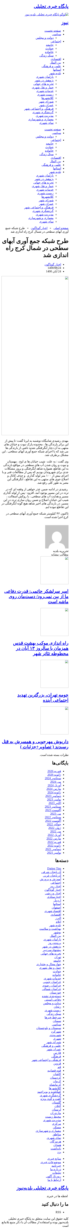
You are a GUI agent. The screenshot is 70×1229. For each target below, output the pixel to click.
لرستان (56, 1109)
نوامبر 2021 (54, 852)
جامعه (50, 44)
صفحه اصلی (61, 228)
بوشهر (57, 932)
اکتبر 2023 (55, 803)
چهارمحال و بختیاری (48, 964)
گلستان (56, 1102)
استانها (57, 69)
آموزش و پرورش (50, 879)
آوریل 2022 (54, 834)
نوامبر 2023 (54, 799)
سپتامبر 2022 (53, 817)
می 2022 (55, 831)
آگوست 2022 (53, 820)
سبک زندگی (46, 55)
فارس (57, 1052)
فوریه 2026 (54, 771)
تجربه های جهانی (43, 83)
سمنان (57, 1020)
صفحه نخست (52, 30)
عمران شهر (46, 105)
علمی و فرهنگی (51, 66)
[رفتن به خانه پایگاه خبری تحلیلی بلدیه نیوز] (47, 14)
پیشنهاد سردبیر (52, 950)
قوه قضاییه (54, 1070)
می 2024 (55, 781)
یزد (59, 1152)
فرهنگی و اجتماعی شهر (39, 108)
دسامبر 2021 (53, 849)
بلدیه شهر (55, 73)
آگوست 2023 (53, 810)
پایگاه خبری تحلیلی (51, 6)
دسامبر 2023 (53, 796)
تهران (57, 957)
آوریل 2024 (54, 785)
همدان (57, 1145)
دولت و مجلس (45, 37)
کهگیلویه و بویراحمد (49, 1091)
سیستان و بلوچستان (48, 1028)
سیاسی (56, 34)
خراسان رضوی (51, 985)
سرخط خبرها (53, 1017)
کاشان (57, 1074)
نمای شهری (46, 122)
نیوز (65, 22)
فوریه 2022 (54, 842)
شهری (57, 1038)
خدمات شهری (45, 91)
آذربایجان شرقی (51, 872)
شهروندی (55, 1035)
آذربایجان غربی (52, 875)
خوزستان (55, 992)
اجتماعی (56, 41)
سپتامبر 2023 (53, 806)
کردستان (55, 1077)
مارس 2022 (53, 838)
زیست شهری (45, 94)
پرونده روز (54, 943)
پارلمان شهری (45, 76)
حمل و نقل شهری (43, 87)
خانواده (49, 52)
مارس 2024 (53, 788)
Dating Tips (54, 868)
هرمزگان (55, 1141)
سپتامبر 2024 (53, 778)
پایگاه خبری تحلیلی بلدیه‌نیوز (43, 1188)
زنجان (57, 1006)
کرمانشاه (55, 1084)
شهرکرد (56, 1031)
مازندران (55, 1113)
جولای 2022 (54, 824)
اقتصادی (56, 59)
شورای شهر (46, 101)
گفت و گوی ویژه (51, 1098)
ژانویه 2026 (54, 774)
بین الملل (55, 62)
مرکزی (56, 1123)
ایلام (58, 921)
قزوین (57, 1063)
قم (59, 1067)
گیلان (58, 1106)
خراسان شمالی (51, 989)
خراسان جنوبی (52, 981)
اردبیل (57, 900)
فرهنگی (56, 1056)
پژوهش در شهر (44, 80)
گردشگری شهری (43, 112)
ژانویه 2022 (54, 845)
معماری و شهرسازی (41, 119)
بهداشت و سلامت (50, 928)
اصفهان (56, 907)
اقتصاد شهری (52, 911)
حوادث (49, 48)
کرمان (57, 1081)
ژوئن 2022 (54, 827)
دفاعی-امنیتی (52, 999)
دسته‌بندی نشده (51, 996)
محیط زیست (53, 1116)
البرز (58, 918)
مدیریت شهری (45, 115)
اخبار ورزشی (53, 893)
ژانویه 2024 (54, 792)
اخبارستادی (54, 896)
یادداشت (56, 1148)
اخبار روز (55, 886)
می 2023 (55, 813)
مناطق (57, 1134)
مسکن (57, 1127)
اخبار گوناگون (39, 228)
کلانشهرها (47, 98)
